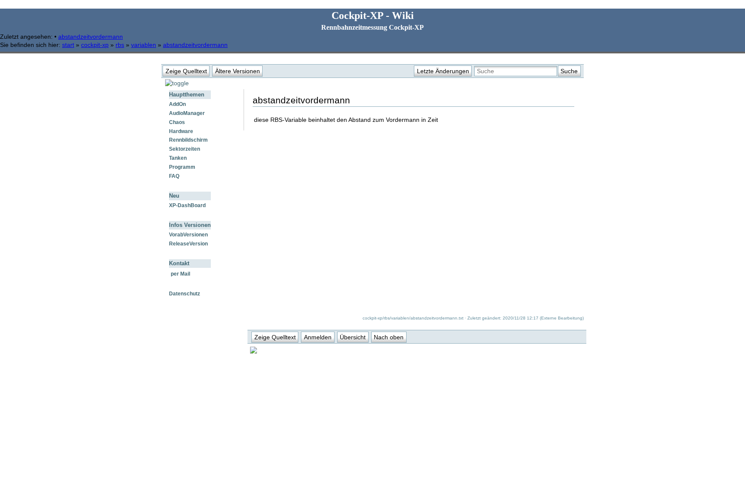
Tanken (178, 158)
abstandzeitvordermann (90, 36)
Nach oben (389, 337)
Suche (569, 71)
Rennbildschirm (188, 140)
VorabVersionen (188, 235)
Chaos (177, 122)
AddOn (177, 104)
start (68, 44)
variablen (143, 44)
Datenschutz (184, 294)
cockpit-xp (95, 44)
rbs (120, 44)
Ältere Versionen (237, 71)
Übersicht (353, 337)
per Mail (180, 274)
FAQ (174, 176)
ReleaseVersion (188, 244)
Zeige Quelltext (186, 71)
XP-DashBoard (187, 205)
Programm (182, 167)
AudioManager (187, 113)
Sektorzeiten (184, 149)
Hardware (181, 131)
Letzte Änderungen (443, 71)
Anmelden (318, 337)
